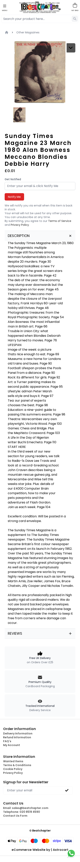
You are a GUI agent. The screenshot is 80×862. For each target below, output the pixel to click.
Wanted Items (13, 761)
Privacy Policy (20, 225)
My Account (11, 745)
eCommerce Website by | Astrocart (40, 850)
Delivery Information (17, 733)
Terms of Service (59, 221)
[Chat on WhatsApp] (71, 853)
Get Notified (13, 179)
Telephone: (21, 812)
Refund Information (17, 737)
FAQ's (7, 741)
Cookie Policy (12, 769)
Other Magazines (27, 32)
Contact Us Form (15, 816)
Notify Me (14, 197)
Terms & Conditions (17, 765)
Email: (25, 808)
